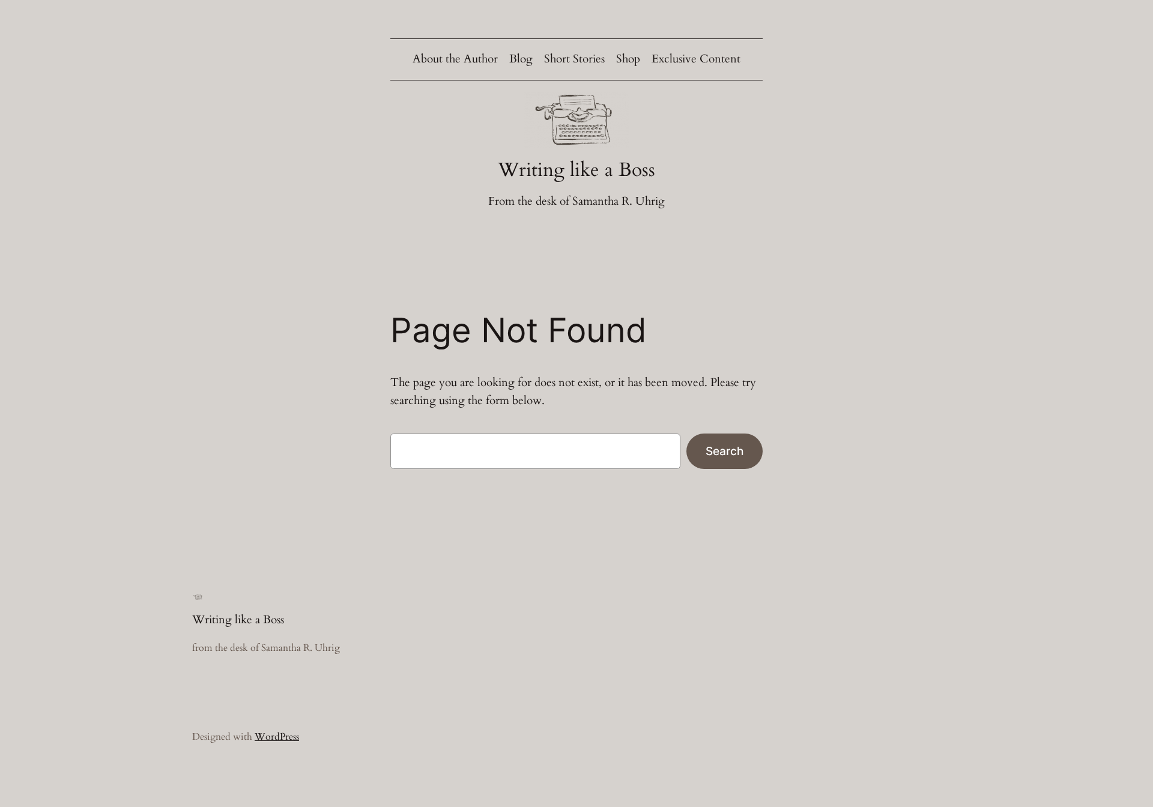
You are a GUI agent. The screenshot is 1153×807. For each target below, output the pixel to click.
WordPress (277, 736)
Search (724, 451)
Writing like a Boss (576, 170)
